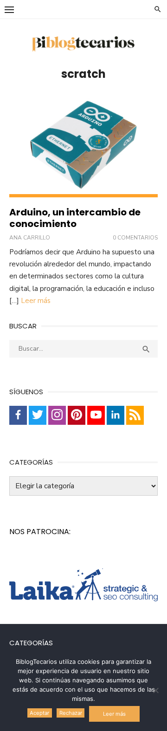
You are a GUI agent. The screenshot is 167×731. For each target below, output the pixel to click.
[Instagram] (57, 415)
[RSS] (135, 415)
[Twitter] (37, 415)
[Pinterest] (76, 415)
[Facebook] (18, 415)
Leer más (36, 300)
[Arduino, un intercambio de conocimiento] (83, 146)
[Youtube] (96, 415)
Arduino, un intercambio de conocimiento (75, 218)
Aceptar (39, 713)
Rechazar (70, 713)
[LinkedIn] (115, 415)
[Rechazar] (155, 690)
